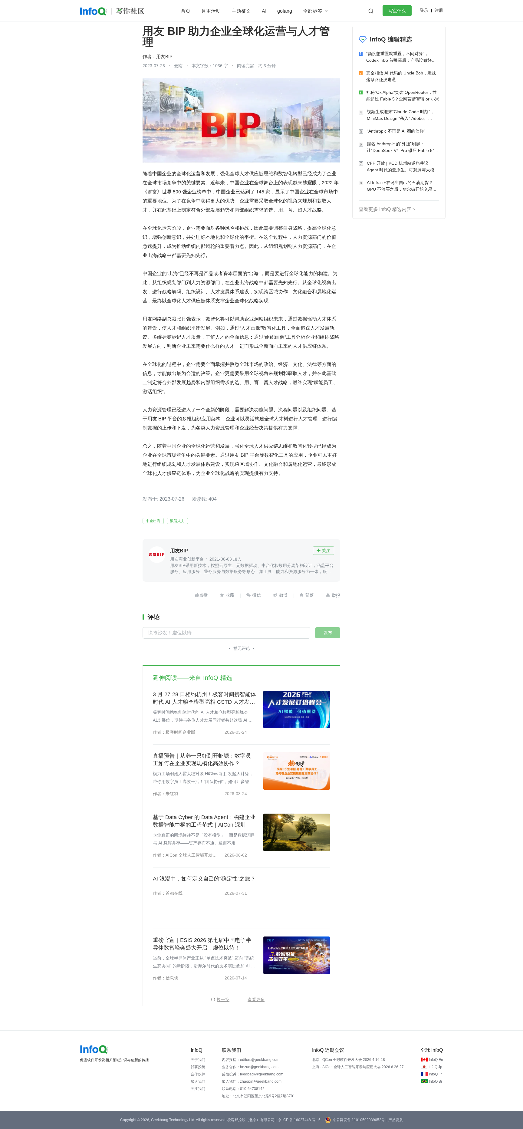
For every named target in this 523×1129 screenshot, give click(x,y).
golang (284, 11)
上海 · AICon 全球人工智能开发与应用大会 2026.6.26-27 (358, 1067)
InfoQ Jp (435, 1067)
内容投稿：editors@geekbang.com (250, 1060)
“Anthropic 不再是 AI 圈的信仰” (396, 131)
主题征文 (241, 11)
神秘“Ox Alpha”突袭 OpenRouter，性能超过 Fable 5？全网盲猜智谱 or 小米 (402, 95)
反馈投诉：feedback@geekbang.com (252, 1074)
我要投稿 (198, 1067)
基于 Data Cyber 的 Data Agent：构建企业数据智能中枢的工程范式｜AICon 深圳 (204, 821)
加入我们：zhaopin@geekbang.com (251, 1081)
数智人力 (177, 521)
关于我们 (198, 1060)
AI (264, 11)
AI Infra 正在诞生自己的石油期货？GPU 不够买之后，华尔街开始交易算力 (401, 186)
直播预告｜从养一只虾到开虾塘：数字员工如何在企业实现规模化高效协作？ (202, 759)
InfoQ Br (435, 1081)
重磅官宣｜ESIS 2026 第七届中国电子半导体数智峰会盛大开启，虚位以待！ (202, 944)
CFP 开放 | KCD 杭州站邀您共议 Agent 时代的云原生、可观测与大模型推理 (403, 167)
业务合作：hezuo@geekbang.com (250, 1067)
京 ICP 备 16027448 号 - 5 (299, 1120)
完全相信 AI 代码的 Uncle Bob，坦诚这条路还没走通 (401, 76)
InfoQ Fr (435, 1074)
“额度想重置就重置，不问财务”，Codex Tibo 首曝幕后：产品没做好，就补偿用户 (401, 57)
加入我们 (198, 1081)
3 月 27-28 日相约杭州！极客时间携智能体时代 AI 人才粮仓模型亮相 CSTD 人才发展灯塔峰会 (204, 698)
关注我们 (198, 1089)
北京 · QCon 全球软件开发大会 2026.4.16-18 (348, 1060)
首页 (185, 11)
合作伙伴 (198, 1074)
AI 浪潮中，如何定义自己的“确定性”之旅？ (204, 879)
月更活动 (211, 11)
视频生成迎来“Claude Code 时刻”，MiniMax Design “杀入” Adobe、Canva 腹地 (400, 115)
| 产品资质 (394, 1120)
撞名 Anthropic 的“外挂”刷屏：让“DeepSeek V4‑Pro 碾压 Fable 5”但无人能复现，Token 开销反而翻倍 (402, 147)
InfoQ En (436, 1060)
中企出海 (153, 521)
